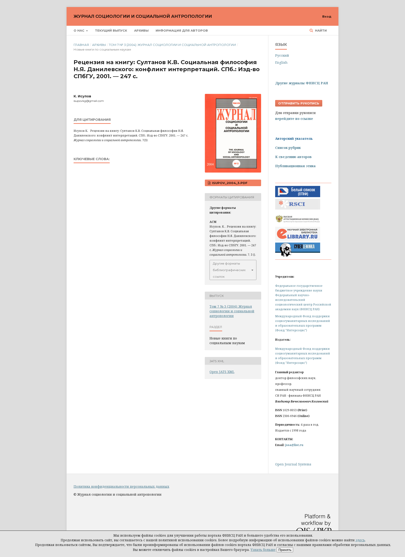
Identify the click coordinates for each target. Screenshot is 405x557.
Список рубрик (288, 147)
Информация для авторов (182, 30)
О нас (79, 30)
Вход (326, 16)
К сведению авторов (293, 157)
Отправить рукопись (298, 103)
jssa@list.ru (294, 445)
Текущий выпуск (111, 30)
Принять (284, 550)
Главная (81, 45)
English (281, 62)
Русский (282, 55)
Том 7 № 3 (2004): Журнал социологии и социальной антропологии (172, 45)
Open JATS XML (222, 371)
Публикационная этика (295, 166)
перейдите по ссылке (294, 118)
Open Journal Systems (293, 464)
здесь (360, 540)
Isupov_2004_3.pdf (229, 183)
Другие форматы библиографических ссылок (229, 270)
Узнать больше (263, 549)
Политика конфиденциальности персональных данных (121, 486)
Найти (320, 30)
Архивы (141, 30)
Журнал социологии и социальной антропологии (143, 16)
